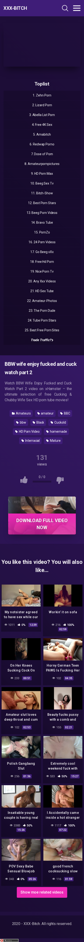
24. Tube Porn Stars (42, 320)
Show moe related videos (42, 892)
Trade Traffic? (41, 340)
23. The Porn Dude (42, 310)
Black (40, 422)
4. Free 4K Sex (42, 125)
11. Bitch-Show (42, 193)
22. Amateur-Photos (42, 301)
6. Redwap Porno (42, 144)
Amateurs (23, 413)
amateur (47, 413)
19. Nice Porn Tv (42, 271)
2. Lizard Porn (42, 105)
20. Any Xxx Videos (42, 281)
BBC (66, 413)
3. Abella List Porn (42, 115)
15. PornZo (42, 232)
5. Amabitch (42, 134)
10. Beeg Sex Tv (42, 183)
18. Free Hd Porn (42, 262)
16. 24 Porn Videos (42, 242)
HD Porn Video (29, 431)
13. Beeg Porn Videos (42, 213)
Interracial (32, 440)
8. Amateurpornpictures (41, 164)
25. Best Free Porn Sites (42, 330)
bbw (22, 422)
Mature (54, 440)
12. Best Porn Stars (42, 203)
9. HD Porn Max (42, 173)
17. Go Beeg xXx (42, 252)
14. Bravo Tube (42, 222)
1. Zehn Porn (42, 95)
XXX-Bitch (15, 8)
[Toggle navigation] (76, 8)
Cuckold (60, 422)
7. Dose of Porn (42, 154)
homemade (58, 431)
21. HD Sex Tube (42, 291)
